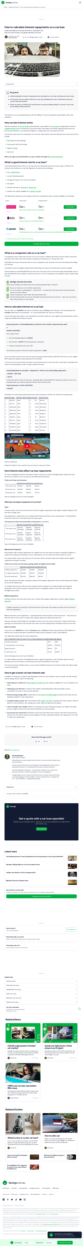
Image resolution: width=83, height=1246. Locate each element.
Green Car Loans (11, 994)
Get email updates (54, 37)
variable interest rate (12, 129)
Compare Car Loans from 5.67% (41, 896)
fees (8, 141)
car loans (56, 126)
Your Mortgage (30, 1231)
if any (15, 148)
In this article (10, 84)
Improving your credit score (36, 683)
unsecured (32, 187)
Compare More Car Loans (41, 244)
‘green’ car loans (46, 701)
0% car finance (25, 126)
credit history (15, 172)
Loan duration (18, 1242)
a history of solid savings (48, 695)
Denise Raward (17, 756)
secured (23, 187)
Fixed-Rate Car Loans (12, 985)
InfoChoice (23, 1231)
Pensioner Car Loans (12, 1002)
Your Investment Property (41, 1231)
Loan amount (39, 1242)
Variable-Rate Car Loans (13, 989)
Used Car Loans (11, 981)
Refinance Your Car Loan (13, 998)
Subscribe (72, 929)
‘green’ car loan (35, 191)
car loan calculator (56, 157)
